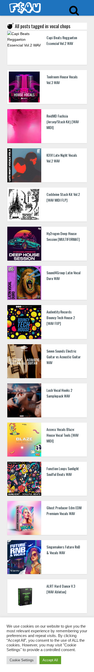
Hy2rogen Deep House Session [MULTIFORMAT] (63, 236)
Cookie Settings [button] (22, 660)
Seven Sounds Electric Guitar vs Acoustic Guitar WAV (63, 356)
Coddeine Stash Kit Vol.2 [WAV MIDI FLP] (63, 197)
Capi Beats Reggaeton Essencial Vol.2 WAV (61, 40)
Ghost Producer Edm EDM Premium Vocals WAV (63, 510)
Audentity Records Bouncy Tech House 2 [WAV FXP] (60, 317)
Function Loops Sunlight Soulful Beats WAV (62, 471)
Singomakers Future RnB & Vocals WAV (63, 549)
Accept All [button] (50, 660)
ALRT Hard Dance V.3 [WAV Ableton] (60, 588)
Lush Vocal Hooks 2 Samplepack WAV (59, 393)
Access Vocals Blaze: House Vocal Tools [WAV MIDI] (62, 434)
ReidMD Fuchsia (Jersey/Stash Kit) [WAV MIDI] (62, 121)
